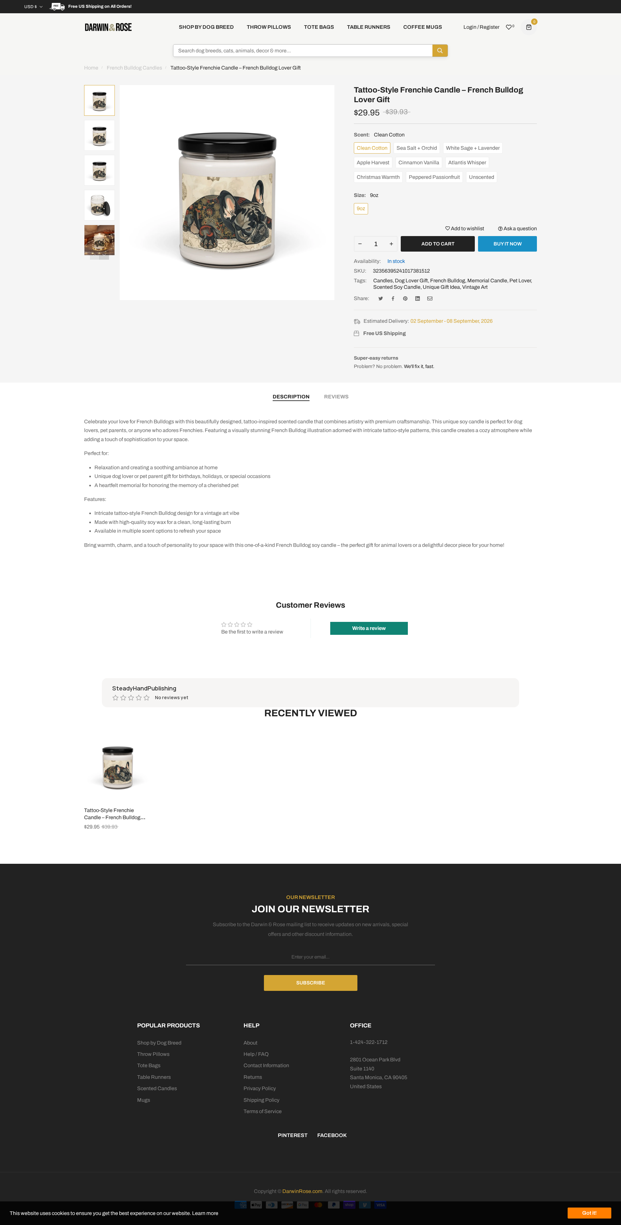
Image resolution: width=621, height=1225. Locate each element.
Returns (253, 1077)
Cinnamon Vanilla (418, 162)
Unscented (481, 177)
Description (291, 396)
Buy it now (508, 243)
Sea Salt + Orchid (417, 148)
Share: (361, 298)
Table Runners (154, 1077)
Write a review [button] (369, 628)
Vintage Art (475, 287)
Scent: (379, 134)
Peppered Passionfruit (434, 177)
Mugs (143, 1100)
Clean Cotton (372, 148)
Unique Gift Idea (441, 287)
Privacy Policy (260, 1088)
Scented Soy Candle (396, 287)
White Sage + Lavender (473, 148)
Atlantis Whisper (467, 162)
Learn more (205, 1213)
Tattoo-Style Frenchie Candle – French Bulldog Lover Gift (112, 817)
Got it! (589, 1213)
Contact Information (266, 1065)
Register (489, 27)
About (250, 1043)
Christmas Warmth (378, 177)
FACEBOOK (332, 1135)
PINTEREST (293, 1135)
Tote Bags (148, 1065)
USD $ (30, 7)
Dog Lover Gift (411, 280)
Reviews (336, 396)
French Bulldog (447, 280)
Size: (366, 195)
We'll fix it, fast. (419, 366)
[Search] (440, 51)
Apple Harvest (373, 162)
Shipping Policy (261, 1100)
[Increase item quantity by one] (391, 244)
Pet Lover (520, 280)
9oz (361, 208)
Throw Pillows (153, 1054)
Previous (95, 255)
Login (469, 27)
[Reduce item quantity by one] (360, 244)
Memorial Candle (487, 280)
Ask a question (520, 228)
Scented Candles (157, 1088)
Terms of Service (263, 1111)
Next (104, 255)
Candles (383, 280)
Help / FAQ (256, 1054)
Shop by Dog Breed (159, 1043)
